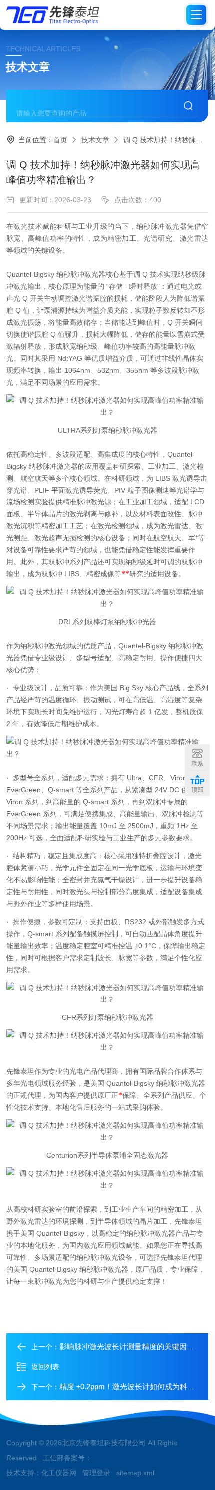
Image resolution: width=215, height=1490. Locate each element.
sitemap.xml (135, 1473)
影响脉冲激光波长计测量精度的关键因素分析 (135, 1346)
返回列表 (46, 1367)
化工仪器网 (59, 1473)
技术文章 (96, 140)
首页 (61, 140)
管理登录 (96, 1473)
